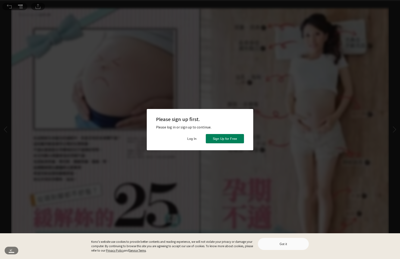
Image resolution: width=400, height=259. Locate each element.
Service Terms (137, 250)
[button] (9, 6)
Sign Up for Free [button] (225, 139)
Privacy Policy (115, 250)
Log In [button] (192, 139)
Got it (283, 244)
